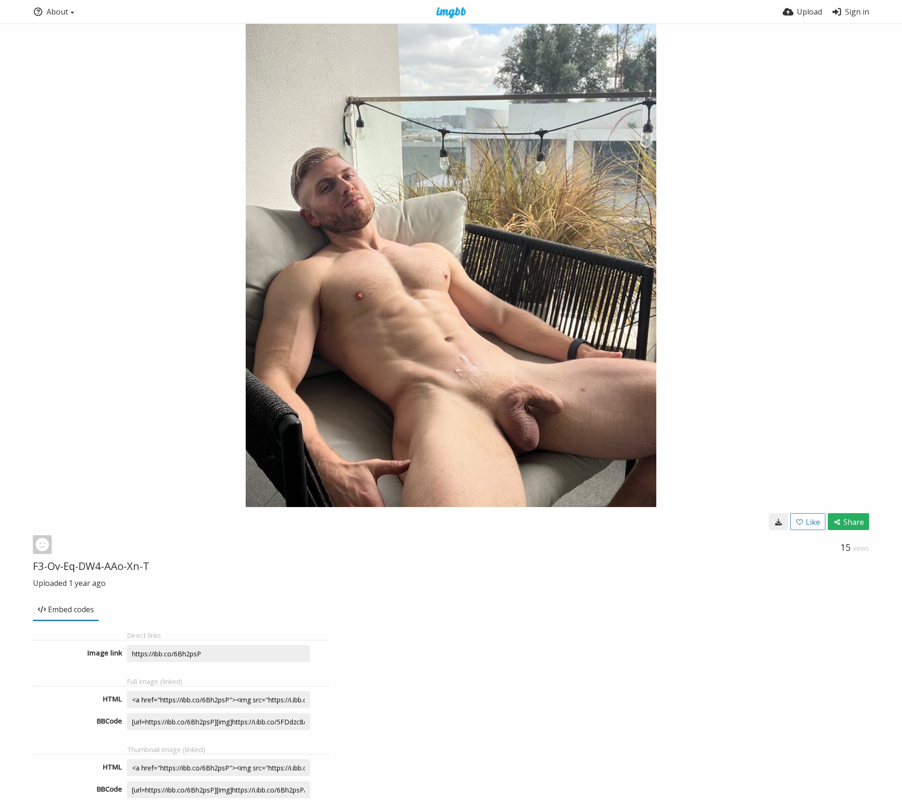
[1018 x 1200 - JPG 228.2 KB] (778, 521)
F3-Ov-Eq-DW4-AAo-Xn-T (91, 566)
